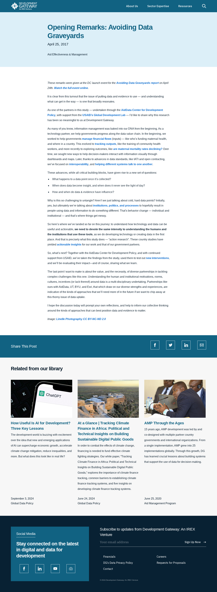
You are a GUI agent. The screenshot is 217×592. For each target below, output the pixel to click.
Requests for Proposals (171, 562)
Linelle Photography (69, 319)
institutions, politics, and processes (116, 205)
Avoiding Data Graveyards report (137, 82)
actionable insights (69, 244)
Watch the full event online (71, 88)
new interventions (157, 258)
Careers (161, 556)
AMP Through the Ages (164, 423)
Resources (185, 6)
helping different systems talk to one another (123, 164)
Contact (108, 568)
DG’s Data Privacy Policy (118, 562)
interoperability (78, 164)
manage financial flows (96, 138)
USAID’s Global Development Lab (103, 115)
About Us (132, 6)
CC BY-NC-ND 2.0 (94, 319)
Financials (109, 556)
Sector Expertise (158, 6)
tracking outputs (105, 143)
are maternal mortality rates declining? (137, 149)
